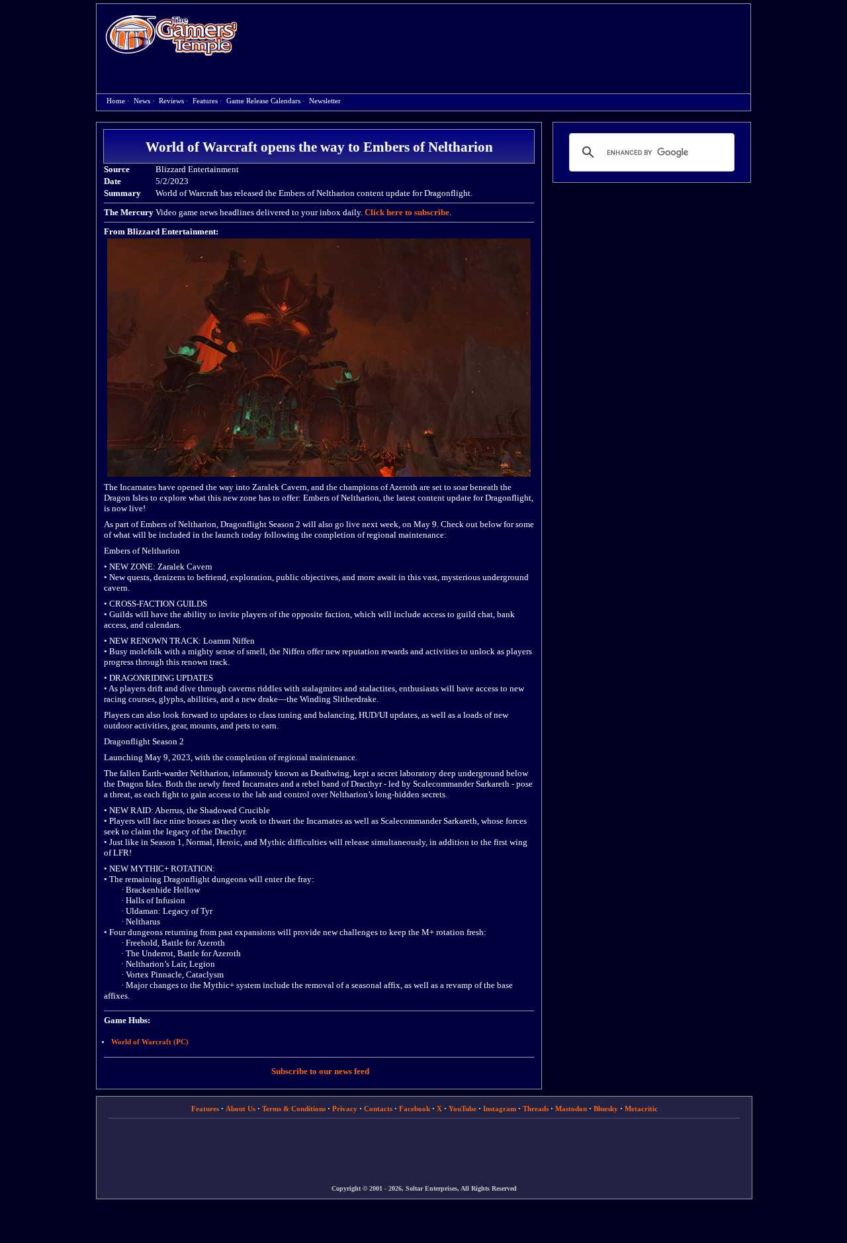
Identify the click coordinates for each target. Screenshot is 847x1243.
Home (171, 35)
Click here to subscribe (407, 212)
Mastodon (571, 1109)
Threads (536, 1109)
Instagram (499, 1109)
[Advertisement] (501, 37)
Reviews (171, 101)
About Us (240, 1109)
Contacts (378, 1109)
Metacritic (641, 1109)
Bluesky (606, 1109)
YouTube (462, 1109)
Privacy (344, 1109)
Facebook (414, 1109)
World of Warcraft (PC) (150, 1042)
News (142, 101)
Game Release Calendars (263, 101)
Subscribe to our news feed (320, 1071)
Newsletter (325, 101)
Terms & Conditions (294, 1109)
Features (205, 101)
